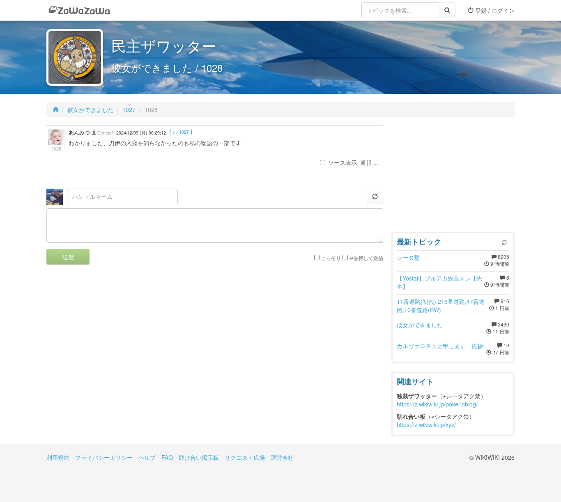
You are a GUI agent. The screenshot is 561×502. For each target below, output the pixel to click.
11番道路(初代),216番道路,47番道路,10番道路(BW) (441, 305)
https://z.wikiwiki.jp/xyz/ (426, 424)
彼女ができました (90, 109)
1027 (129, 109)
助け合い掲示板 (199, 457)
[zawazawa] (79, 10)
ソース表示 (342, 162)
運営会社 (282, 457)
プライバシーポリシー (104, 457)
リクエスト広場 (245, 457)
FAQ (167, 457)
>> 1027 (181, 132)
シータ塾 (408, 257)
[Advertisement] (453, 176)
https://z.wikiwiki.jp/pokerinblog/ (437, 404)
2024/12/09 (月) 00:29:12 (141, 133)
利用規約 (57, 457)
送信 (68, 257)
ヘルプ (147, 457)
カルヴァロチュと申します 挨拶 (440, 346)
